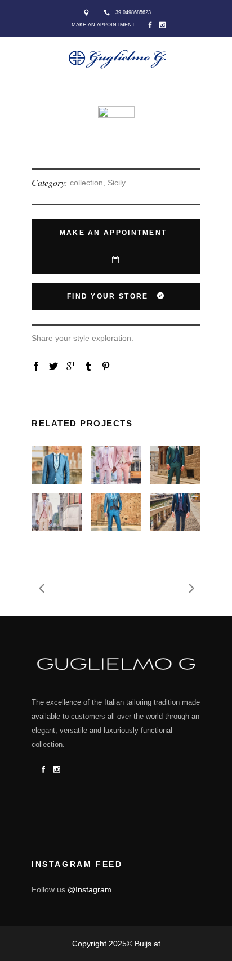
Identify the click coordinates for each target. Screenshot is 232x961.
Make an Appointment (103, 25)
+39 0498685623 (132, 12)
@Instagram (89, 889)
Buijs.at (147, 943)
